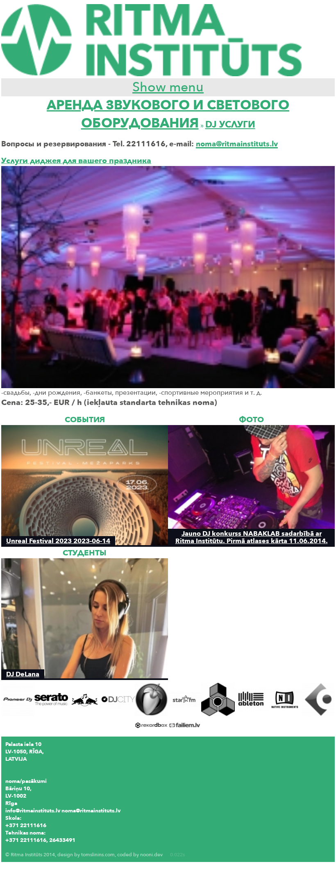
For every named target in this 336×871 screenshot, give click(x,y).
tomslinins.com (98, 854)
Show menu (168, 87)
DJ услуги (230, 124)
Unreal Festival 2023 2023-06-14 (58, 541)
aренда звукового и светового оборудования (168, 114)
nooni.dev (151, 854)
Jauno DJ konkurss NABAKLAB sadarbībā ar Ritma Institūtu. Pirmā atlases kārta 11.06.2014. (251, 537)
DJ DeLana (22, 674)
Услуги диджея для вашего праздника (76, 160)
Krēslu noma (21, 847)
